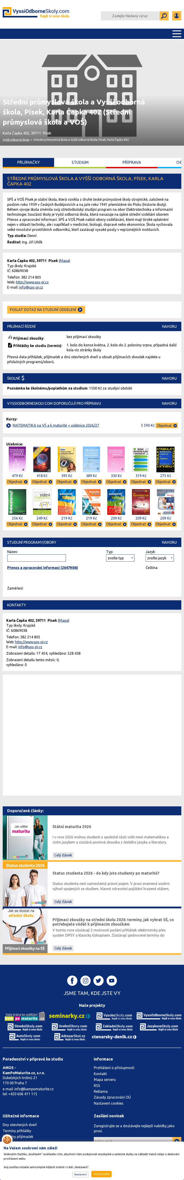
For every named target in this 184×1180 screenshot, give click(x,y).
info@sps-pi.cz (31, 287)
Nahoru (169, 326)
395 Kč (66, 476)
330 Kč (116, 476)
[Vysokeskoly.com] (114, 1016)
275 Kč (165, 476)
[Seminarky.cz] (69, 1016)
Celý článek (63, 855)
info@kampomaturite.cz (34, 1089)
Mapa (64, 261)
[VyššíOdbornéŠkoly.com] (36, 14)
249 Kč (42, 518)
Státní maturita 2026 (72, 826)
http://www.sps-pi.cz (32, 282)
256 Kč (17, 518)
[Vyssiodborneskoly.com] (159, 1016)
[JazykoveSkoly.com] (159, 1027)
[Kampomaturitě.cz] (24, 1016)
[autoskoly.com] (25, 1037)
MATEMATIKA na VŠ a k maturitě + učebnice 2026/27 (56, 425)
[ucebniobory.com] (69, 1027)
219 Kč (66, 518)
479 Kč (17, 476)
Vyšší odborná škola (16, 139)
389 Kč (91, 476)
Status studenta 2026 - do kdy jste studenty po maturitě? (106, 873)
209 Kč (116, 518)
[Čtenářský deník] (114, 1037)
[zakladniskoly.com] (114, 1027)
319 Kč (141, 476)
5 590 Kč (148, 425)
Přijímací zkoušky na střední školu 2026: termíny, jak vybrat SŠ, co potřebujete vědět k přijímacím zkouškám (113, 922)
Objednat (164, 426)
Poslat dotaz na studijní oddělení (43, 310)
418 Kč (42, 476)
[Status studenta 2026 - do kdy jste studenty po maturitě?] (25, 884)
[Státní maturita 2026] (25, 837)
